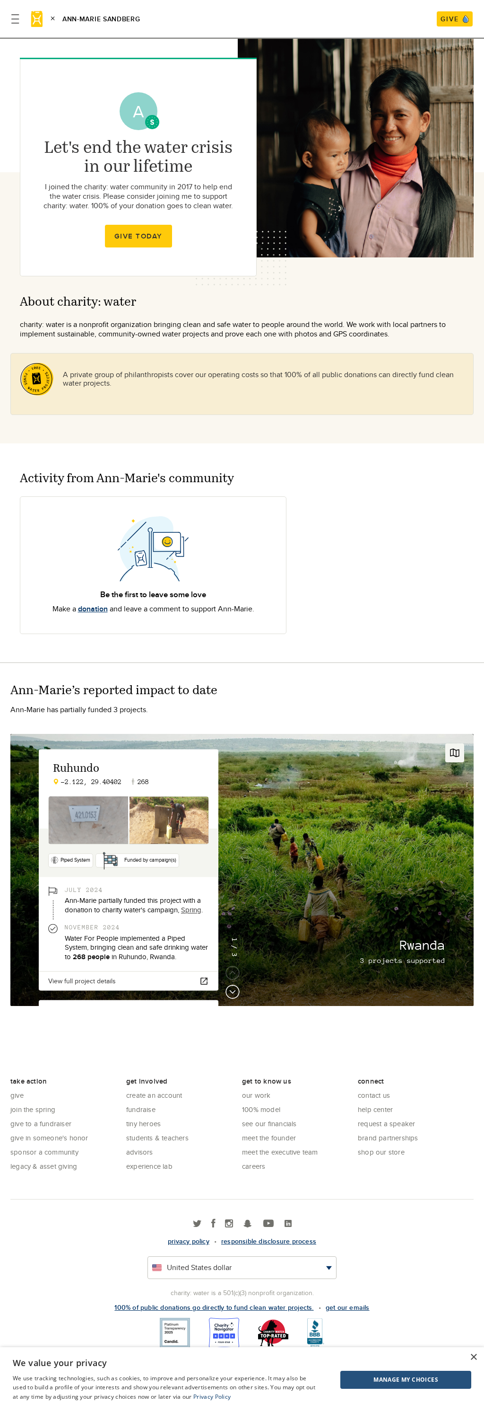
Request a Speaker (386, 1124)
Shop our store (381, 1152)
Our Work (256, 1095)
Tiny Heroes (143, 1124)
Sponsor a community (44, 1152)
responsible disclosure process (268, 1241)
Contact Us (374, 1095)
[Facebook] (213, 1224)
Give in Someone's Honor (49, 1138)
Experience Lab (149, 1166)
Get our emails (348, 1307)
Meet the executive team (280, 1152)
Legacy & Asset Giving (43, 1166)
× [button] (473, 1357)
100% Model (261, 1109)
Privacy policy (188, 1241)
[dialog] (242, 1379)
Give (17, 1095)
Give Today (138, 236)
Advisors (139, 1152)
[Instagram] (229, 1224)
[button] (382, 1380)
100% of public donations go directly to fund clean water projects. (213, 1307)
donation (93, 608)
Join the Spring (32, 1109)
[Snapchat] (247, 1224)
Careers (253, 1166)
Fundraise (141, 1109)
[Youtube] (268, 1224)
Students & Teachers (157, 1138)
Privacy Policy (212, 1397)
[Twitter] (197, 1224)
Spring (191, 910)
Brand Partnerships (388, 1138)
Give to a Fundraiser (40, 1124)
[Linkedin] (288, 1224)
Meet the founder (269, 1138)
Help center (375, 1109)
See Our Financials (269, 1124)
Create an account (154, 1095)
